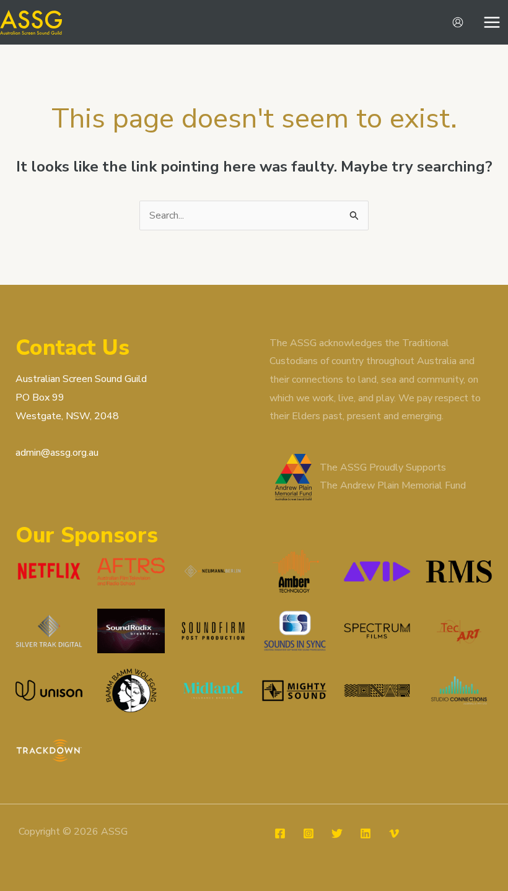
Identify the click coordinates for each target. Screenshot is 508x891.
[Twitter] (337, 833)
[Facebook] (280, 833)
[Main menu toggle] (492, 22)
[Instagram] (308, 833)
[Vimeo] (394, 833)
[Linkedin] (365, 833)
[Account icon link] (457, 22)
